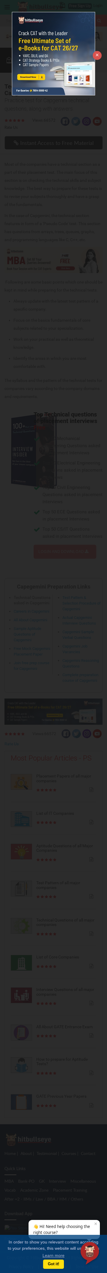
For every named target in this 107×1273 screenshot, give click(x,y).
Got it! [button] (53, 1264)
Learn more (53, 1255)
